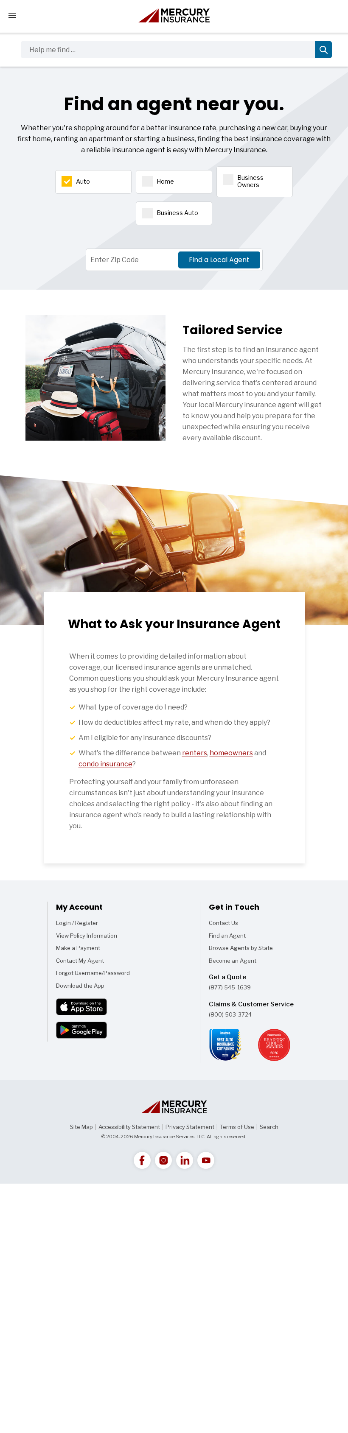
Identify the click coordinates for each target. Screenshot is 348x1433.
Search (269, 1126)
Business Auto (177, 212)
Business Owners (250, 181)
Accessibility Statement (129, 1126)
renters (194, 753)
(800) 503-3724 (230, 1014)
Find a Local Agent (219, 260)
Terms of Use (237, 1126)
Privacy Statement (190, 1126)
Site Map (81, 1126)
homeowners (231, 753)
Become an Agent (232, 960)
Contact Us (223, 922)
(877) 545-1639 (230, 987)
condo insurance (105, 764)
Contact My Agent (80, 960)
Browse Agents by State (241, 947)
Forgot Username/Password (93, 972)
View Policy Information (86, 935)
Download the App (80, 985)
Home (165, 181)
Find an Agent (227, 935)
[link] (142, 1160)
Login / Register (77, 922)
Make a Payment (78, 947)
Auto (83, 181)
